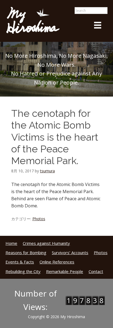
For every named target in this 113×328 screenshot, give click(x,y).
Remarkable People (64, 271)
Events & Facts (19, 262)
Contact (96, 271)
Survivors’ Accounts (70, 252)
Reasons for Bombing (25, 252)
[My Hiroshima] (32, 32)
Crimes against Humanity (46, 243)
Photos (38, 218)
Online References (56, 262)
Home (11, 243)
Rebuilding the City (23, 271)
